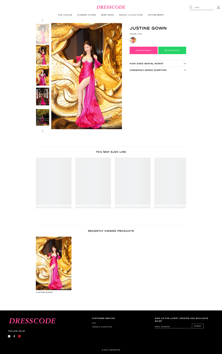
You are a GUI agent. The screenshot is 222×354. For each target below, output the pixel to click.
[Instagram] (9, 336)
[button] (43, 21)
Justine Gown (44, 292)
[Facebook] (14, 336)
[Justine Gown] (54, 263)
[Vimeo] (19, 336)
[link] (54, 207)
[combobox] (204, 7)
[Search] (201, 7)
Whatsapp (173, 50)
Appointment (144, 50)
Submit (198, 326)
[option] (86, 76)
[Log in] (218, 7)
